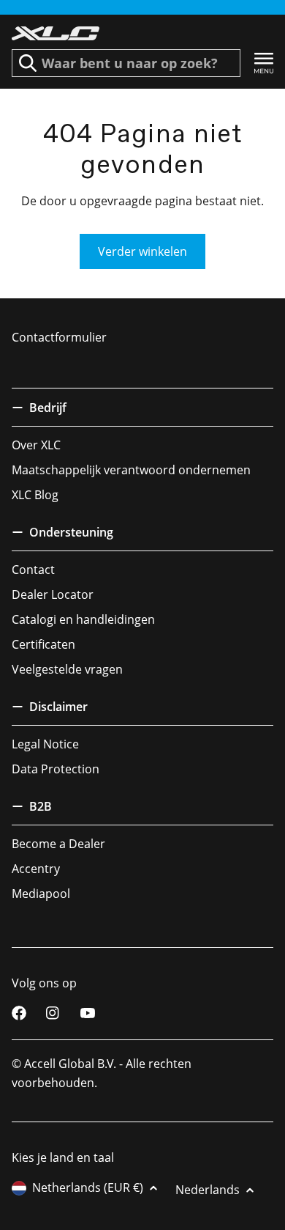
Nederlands (207, 1190)
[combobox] (126, 63)
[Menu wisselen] (263, 63)
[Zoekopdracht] (28, 63)
